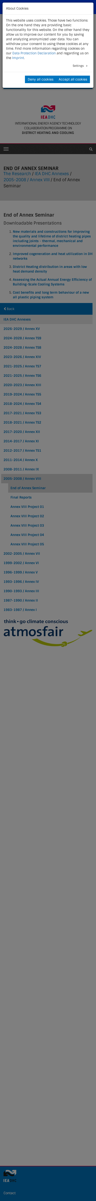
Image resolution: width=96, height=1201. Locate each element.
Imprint (18, 58)
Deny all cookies (40, 79)
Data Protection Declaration (34, 53)
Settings (78, 66)
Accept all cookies (73, 79)
